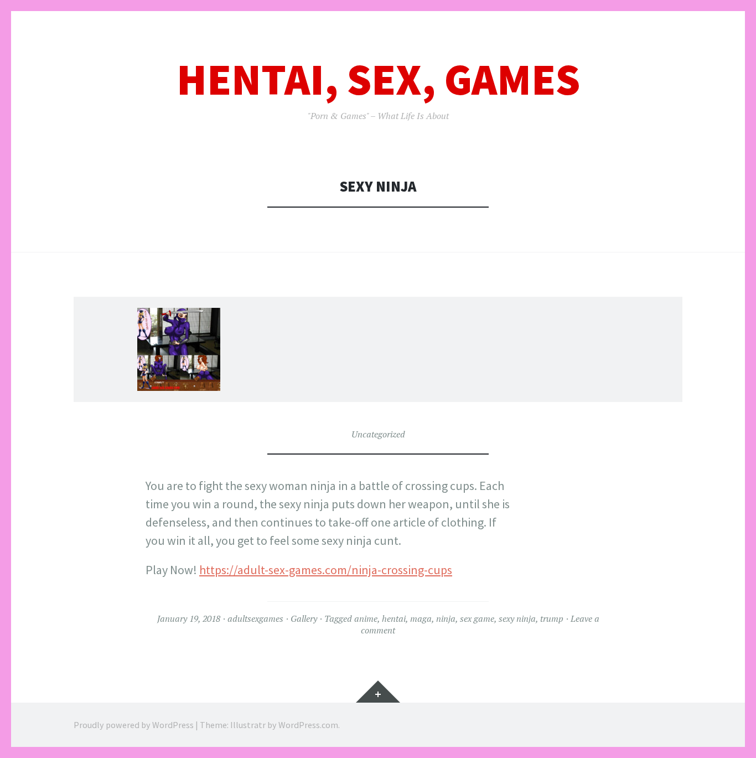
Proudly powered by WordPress (134, 724)
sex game (477, 618)
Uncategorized (378, 434)
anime (365, 618)
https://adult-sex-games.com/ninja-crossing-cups (325, 569)
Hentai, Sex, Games (378, 79)
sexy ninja (517, 618)
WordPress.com (308, 724)
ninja (445, 618)
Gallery (304, 618)
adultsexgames (255, 618)
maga (421, 618)
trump (551, 618)
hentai (394, 618)
